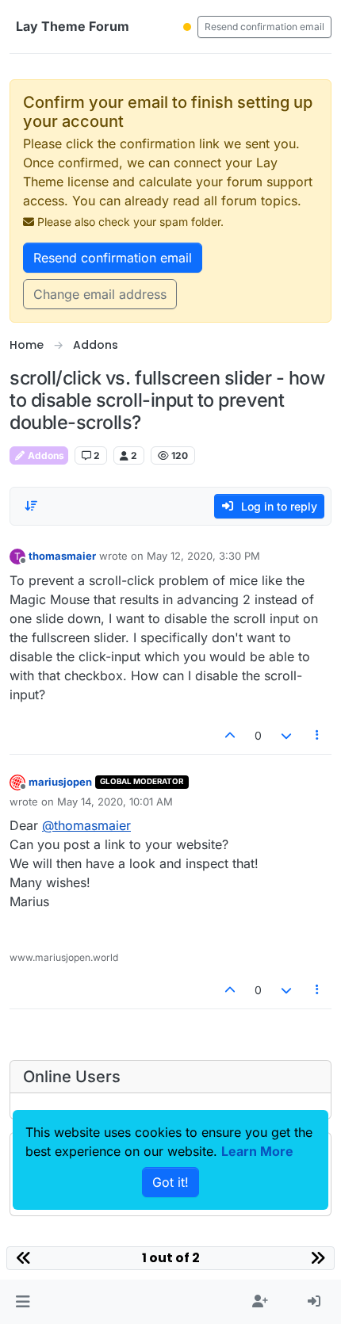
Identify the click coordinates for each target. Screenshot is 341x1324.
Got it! (170, 1182)
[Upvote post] (230, 735)
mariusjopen (60, 781)
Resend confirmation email (264, 27)
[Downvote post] (286, 735)
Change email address (100, 294)
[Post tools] (318, 735)
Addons (44, 455)
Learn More (257, 1151)
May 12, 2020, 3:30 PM (203, 555)
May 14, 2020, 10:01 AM (115, 801)
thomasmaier (62, 555)
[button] (22, 1302)
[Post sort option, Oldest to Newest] (31, 505)
